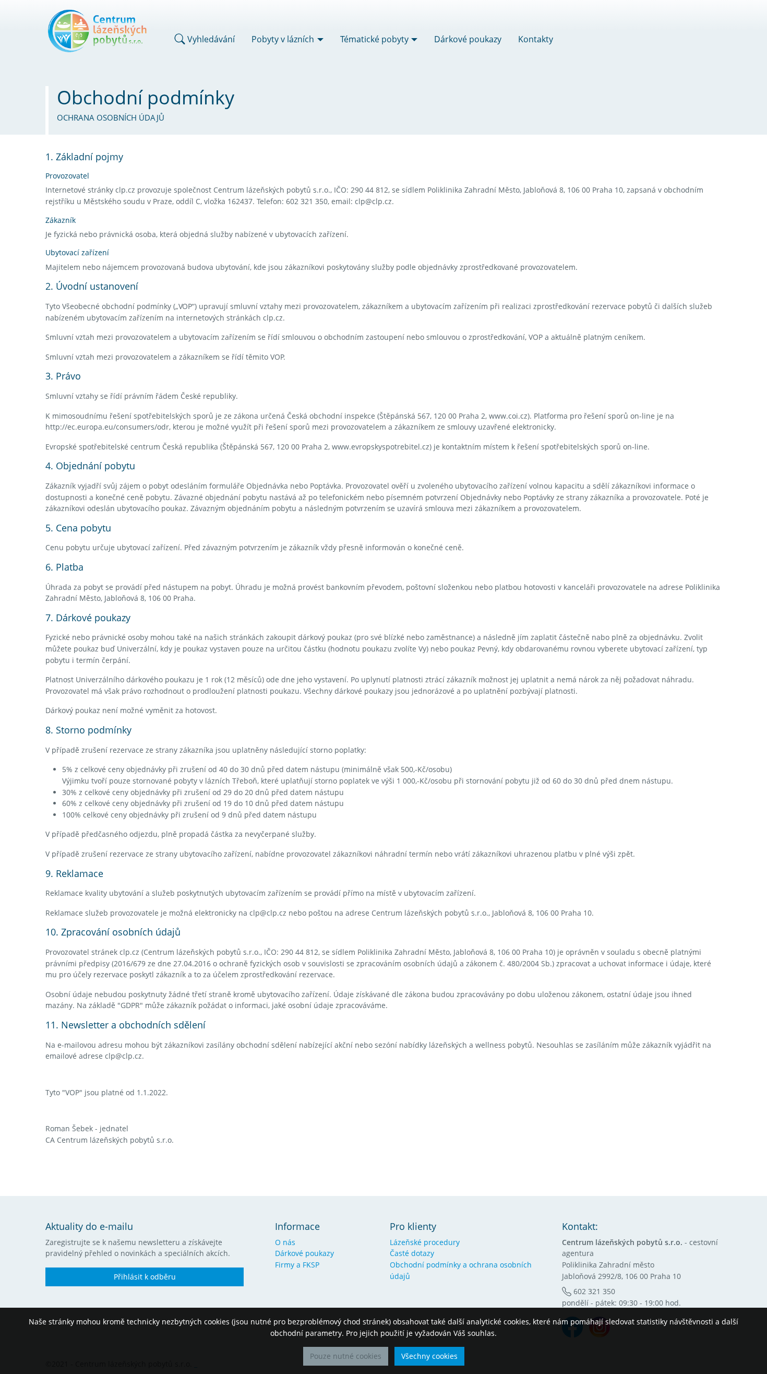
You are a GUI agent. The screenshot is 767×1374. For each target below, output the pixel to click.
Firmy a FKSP (297, 1265)
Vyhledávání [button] (210, 39)
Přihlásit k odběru (145, 1277)
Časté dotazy (412, 1253)
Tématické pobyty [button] (374, 39)
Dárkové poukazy (467, 39)
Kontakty (535, 39)
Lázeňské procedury (425, 1242)
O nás (285, 1242)
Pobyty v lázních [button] (282, 39)
